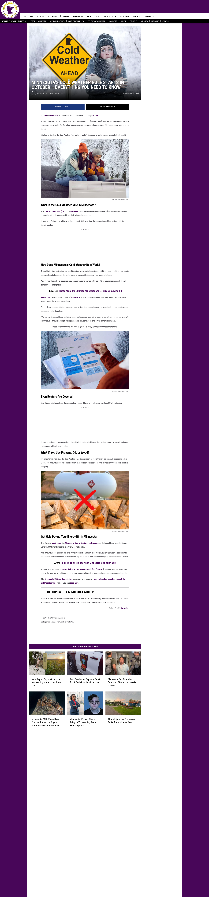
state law (74, 211)
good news (56, 543)
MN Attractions (93, 16)
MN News (40, 16)
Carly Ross (124, 608)
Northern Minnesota (38, 21)
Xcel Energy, (46, 297)
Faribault (155, 21)
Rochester (113, 21)
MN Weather (78, 16)
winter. (96, 115)
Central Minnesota (57, 21)
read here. (74, 583)
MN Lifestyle (53, 16)
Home (24, 16)
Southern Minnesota (76, 21)
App (31, 16)
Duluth (123, 21)
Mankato (144, 21)
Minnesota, (76, 297)
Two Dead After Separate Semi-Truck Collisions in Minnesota (85, 681)
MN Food (66, 16)
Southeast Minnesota (96, 21)
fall (45, 115)
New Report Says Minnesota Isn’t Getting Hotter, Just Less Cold (46, 682)
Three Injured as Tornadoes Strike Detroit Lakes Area (121, 721)
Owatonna (166, 21)
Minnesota (53, 115)
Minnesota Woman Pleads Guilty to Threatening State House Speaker (83, 722)
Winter (62, 618)
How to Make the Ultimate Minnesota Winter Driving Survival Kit (90, 291)
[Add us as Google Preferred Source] (200, 16)
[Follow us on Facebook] (206, 16)
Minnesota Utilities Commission (58, 579)
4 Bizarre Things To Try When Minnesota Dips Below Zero (88, 562)
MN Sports (124, 16)
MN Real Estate (110, 16)
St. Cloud (133, 21)
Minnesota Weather (58, 622)
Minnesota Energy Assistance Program (82, 543)
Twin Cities (22, 21)
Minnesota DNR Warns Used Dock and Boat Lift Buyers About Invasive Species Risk (45, 722)
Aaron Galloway (42, 93)
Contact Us (149, 16)
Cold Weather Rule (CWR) (56, 211)
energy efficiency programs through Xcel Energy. (81, 569)
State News (71, 622)
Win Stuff (137, 16)
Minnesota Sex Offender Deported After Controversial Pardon (122, 682)
